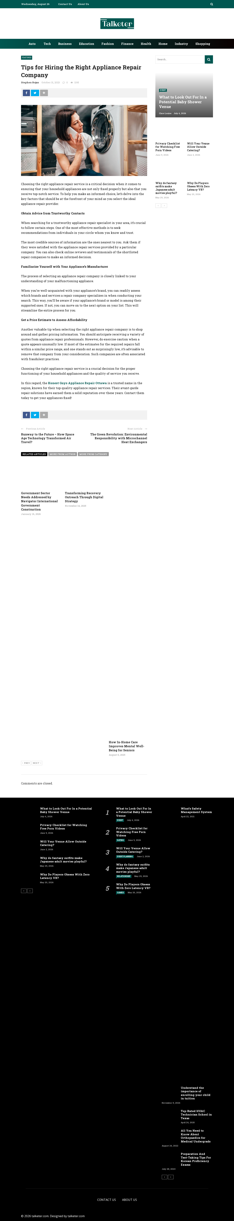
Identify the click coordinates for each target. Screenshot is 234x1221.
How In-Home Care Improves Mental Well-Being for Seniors (126, 746)
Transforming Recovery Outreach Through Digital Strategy (84, 497)
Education (86, 44)
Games (120, 892)
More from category (93, 454)
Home (162, 44)
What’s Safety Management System (196, 810)
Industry (181, 44)
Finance (127, 44)
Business (65, 44)
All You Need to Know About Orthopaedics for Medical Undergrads (196, 1136)
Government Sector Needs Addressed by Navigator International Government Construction (39, 501)
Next (36, 763)
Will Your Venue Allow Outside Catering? (198, 147)
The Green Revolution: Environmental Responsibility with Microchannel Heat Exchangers (118, 438)
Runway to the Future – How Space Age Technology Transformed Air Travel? (47, 438)
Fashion (107, 44)
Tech (47, 44)
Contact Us (65, 4)
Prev (27, 763)
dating (120, 840)
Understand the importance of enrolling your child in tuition (195, 1093)
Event (163, 90)
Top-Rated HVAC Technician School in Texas (196, 1114)
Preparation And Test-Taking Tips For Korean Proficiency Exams (196, 1159)
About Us (83, 4)
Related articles (34, 454)
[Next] (164, 205)
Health (146, 44)
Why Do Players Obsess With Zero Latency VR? (198, 186)
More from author (63, 454)
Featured (26, 57)
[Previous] (158, 205)
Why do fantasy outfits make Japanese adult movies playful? (166, 188)
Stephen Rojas (30, 82)
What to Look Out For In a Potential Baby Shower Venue (66, 810)
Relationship (124, 876)
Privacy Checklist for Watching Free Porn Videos (167, 147)
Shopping (202, 44)
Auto (32, 44)
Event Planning (125, 856)
